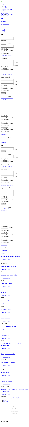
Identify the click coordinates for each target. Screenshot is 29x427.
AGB (14, 406)
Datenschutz (14, 408)
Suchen (2, 55)
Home (4, 4)
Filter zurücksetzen (8, 55)
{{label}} (16, 38)
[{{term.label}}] (3, 40)
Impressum (14, 413)
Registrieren (10, 14)
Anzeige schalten (4, 13)
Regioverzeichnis (7, 9)
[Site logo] (11, 2)
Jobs (4, 6)
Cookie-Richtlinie (14, 411)
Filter (2, 29)
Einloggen (3, 14)
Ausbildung (6, 7)
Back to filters (4, 134)
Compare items (9, 397)
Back (5, 99)
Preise (4, 10)
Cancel (19, 397)
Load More (3, 142)
